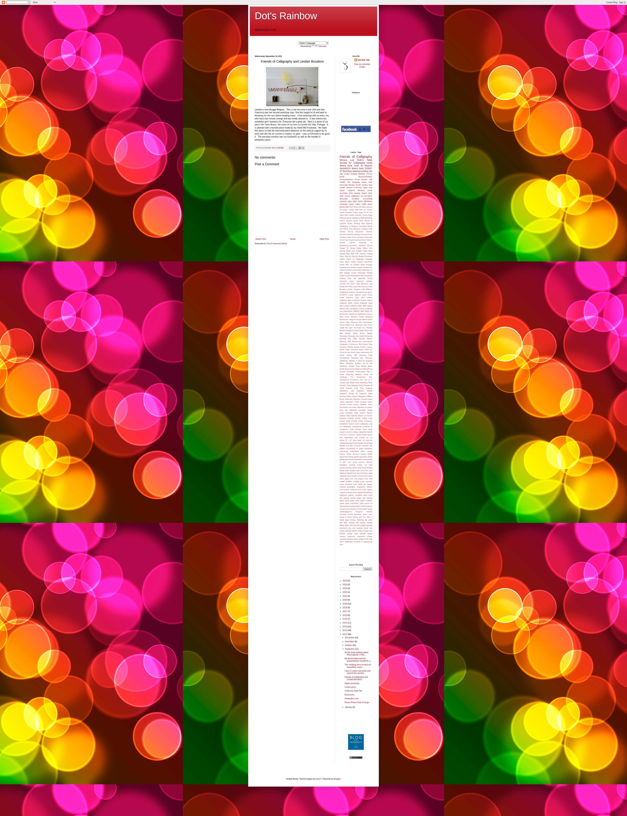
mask (370, 473)
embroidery (354, 451)
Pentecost (368, 336)
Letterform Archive (359, 300)
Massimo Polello (357, 317)
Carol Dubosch (355, 229)
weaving (343, 539)
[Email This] (290, 148)
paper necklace (366, 500)
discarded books (351, 443)
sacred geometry (354, 514)
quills (365, 509)
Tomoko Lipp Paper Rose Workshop (354, 382)
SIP (355, 355)
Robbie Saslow (353, 347)
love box (356, 473)
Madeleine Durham (365, 314)
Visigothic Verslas (347, 393)
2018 (345, 607)
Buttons (369, 223)
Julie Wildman (367, 289)
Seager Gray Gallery (357, 366)
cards (369, 162)
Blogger (337, 779)
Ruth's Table (364, 160)
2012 (345, 630)
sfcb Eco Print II (365, 517)
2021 (345, 596)
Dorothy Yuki (364, 60)
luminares (364, 473)
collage (355, 432)
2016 (345, 615)
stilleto (342, 525)
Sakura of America (354, 188)
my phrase (368, 484)
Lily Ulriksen (353, 308)
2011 (345, 634)
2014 (345, 623)
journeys (348, 468)
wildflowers (349, 542)
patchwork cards (357, 503)
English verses (361, 251)
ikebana (369, 462)
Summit (342, 372)
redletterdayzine (346, 512)
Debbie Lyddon (347, 242)
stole (351, 525)
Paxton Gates (351, 333)
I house (347, 275)
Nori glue (349, 328)
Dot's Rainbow (286, 15)
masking (343, 476)
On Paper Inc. (360, 328)
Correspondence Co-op (350, 179)
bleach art (362, 415)
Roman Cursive (366, 347)
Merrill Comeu (367, 319)
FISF (352, 254)
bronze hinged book (363, 418)
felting (349, 454)
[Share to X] (296, 148)
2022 (345, 592)
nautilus (369, 487)
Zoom (370, 404)
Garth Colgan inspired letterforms (358, 262)
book (370, 193)
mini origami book (361, 479)
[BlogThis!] (293, 148)
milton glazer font (346, 479)
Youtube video (366, 399)
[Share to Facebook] (300, 148)
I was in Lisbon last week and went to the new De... (357, 672)
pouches (346, 509)
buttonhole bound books (349, 424)
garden (356, 457)
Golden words (351, 270)
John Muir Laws (351, 286)
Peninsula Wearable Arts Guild (352, 336)
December (350, 637)
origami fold (361, 492)
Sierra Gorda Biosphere (354, 369)
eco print (349, 446)
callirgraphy (347, 426)
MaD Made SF (366, 311)
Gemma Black (359, 265)
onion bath (362, 490)
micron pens (367, 476)
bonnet (369, 415)
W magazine (361, 393)
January (349, 707)
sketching (360, 520)
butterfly (354, 421)
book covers (345, 196)
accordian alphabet (356, 407)
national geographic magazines (352, 487)
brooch (342, 421)
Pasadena (349, 330)
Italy (362, 275)
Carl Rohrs (344, 229)
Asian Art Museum (363, 166)
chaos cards (367, 429)
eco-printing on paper (354, 448)
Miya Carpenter (352, 322)
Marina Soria (358, 168)
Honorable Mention (347, 185)
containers (351, 435)
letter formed (350, 470)
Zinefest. (363, 404)
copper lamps (361, 435)
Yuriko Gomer (353, 404)
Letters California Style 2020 (355, 306)
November (350, 641)
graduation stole (360, 459)
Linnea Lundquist (365, 308)
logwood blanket (346, 473)
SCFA (367, 349)
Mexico (342, 322)
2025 (345, 584)
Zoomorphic (344, 407)
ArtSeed (354, 174)
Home (293, 239)
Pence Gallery (366, 333)
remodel (369, 512)
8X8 (356, 210)
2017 (345, 611)
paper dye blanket (364, 498)
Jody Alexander (362, 284)
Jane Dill (352, 278)
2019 (345, 604)
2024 (345, 588)
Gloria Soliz (367, 182)
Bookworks (349, 695)
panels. (353, 498)
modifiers (349, 481)
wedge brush (363, 539)
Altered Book (346, 166)
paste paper (344, 503)
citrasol (342, 432)
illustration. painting (347, 465)
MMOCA (356, 311)
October (348, 645)
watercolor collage (364, 536)
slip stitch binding (347, 523)
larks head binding (365, 468)
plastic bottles (361, 506)
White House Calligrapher (357, 396)
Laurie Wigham (354, 295)
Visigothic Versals (364, 391)
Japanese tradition (364, 281)
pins (347, 207)
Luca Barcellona (346, 311)
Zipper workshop (352, 683)
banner (369, 413)
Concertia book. (366, 234)
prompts (359, 509)
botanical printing (360, 171)
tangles (363, 525)
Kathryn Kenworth (356, 292)
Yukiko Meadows (346, 402)
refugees (359, 512)
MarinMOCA (345, 168)
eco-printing (367, 199)
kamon (354, 468)
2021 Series (354, 207)
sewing (355, 517)
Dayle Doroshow (355, 240)
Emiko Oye (350, 251)
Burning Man (359, 223)
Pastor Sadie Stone (361, 330)
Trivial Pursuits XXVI (349, 388)
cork (356, 437)
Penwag (343, 339)
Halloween (366, 270)
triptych (354, 531)
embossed (368, 448)
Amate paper (358, 212)
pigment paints (349, 506)
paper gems (344, 500)
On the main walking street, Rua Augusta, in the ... (357, 653)
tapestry (369, 525)
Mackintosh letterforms (348, 314)
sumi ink (357, 525)
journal (342, 468)
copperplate (348, 437)
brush (348, 421)
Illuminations (355, 275)
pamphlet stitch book (363, 495)
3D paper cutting (347, 210)
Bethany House (346, 218)
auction (362, 413)
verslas (349, 533)
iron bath (368, 465)
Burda (350, 223)
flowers (363, 454)
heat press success (356, 462)
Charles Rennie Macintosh (351, 232)
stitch (347, 525)
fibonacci (356, 454)
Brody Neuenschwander (356, 177)
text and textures (355, 528)
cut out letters (366, 196)
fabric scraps (366, 451)
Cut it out (355, 237)
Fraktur (342, 259)
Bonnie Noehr (352, 221)
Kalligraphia (344, 292)
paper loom (354, 500)
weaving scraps (352, 539)
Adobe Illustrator (346, 212)
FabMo (342, 182)
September (350, 649)
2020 (345, 600)
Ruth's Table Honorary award (351, 349)
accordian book (346, 193)
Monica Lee (347, 160)
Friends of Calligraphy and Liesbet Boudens (356, 678)
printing (353, 509)
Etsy (348, 254)
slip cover (368, 520)
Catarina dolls (367, 229)
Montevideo (367, 322)
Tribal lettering (352, 385)
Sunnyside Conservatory (355, 372)
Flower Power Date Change (357, 702)
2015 (345, 619)
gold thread (349, 459)
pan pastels (344, 498)
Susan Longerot (347, 190)
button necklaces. (365, 421)
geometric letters (366, 457)
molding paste (358, 481)
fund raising (349, 457)
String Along (367, 369)
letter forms (360, 470)
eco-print (357, 446)
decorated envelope (349, 199)
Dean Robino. (367, 240)
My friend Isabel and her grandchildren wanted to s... (358, 659)
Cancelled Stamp (365, 226)
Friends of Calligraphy (356, 156)
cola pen (348, 432)
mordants (348, 484)
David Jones (364, 237)
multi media (357, 484)
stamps (369, 523)
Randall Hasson (365, 339)
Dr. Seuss (351, 248)
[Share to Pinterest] (303, 148)
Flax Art (348, 256)
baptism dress (345, 415)
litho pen (368, 470)
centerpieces (357, 426)
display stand (363, 443)
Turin (362, 388)
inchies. (360, 465)
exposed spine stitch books (351, 201)
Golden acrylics (357, 267)
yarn (341, 544)
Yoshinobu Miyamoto (353, 399)
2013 (345, 626)
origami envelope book (348, 492)
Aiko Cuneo (345, 174)
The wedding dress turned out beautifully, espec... (358, 666)
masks (348, 476)
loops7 (319, 779)
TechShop (347, 171)
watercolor (351, 536)
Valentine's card (347, 391)
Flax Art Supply (358, 256)
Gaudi (342, 265)
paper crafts (361, 204)
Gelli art (349, 265)
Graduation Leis (352, 698)
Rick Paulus (363, 344)
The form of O (366, 380)
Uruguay (369, 388)
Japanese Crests (365, 278)
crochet (362, 437)
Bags (370, 215)
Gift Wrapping (353, 182)
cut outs (365, 440)
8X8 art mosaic (365, 210)
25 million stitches (365, 207)
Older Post (324, 239)
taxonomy (343, 528)
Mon (360, 322)
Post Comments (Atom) (277, 243)
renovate (343, 514)
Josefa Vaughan (353, 289)
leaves (342, 470)
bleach (364, 193)
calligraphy (355, 196)
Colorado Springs (353, 234)
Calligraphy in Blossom (349, 226)
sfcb (370, 171)
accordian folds (351, 413)
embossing (344, 451)
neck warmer (344, 490)
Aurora (365, 215)
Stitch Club (367, 188)
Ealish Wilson (362, 248)
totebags (348, 531)
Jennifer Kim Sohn (347, 284)
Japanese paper (347, 281)
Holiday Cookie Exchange (354, 273)
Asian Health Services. (353, 215)
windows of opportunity (363, 542)
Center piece (350, 687)
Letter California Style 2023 (352, 297)
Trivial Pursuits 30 (365, 385)
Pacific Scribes (362, 185)
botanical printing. (347, 418)
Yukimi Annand (360, 402)
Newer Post (261, 239)
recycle (369, 509)
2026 (345, 581)
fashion (342, 454)
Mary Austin (344, 317)
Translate (322, 46)
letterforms (368, 201)
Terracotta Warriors (354, 374)
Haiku (359, 270)
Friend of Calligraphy (355, 259)
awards (357, 193)
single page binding (347, 520)
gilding (342, 459)
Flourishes (368, 256)
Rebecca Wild (345, 341)
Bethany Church (365, 174)
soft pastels (360, 523)
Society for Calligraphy (352, 162)
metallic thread (357, 476)
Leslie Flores (367, 295)
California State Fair (353, 691)
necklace (353, 490)
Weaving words (365, 190)
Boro (361, 221)
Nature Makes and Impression (351, 325)
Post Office (352, 339)
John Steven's (362, 286)
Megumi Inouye (355, 319)
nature (351, 204)
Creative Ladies (345, 237)
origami (369, 490)
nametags (343, 204)
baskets (354, 415)
